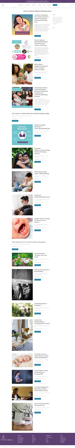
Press (33, 442)
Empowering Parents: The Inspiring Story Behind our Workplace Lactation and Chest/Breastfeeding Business (41, 92)
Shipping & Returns (63, 439)
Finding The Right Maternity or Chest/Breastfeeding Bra (42, 126)
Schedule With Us (20, 439)
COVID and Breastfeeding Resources (42, 196)
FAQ (46, 438)
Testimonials (34, 439)
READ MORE (37, 60)
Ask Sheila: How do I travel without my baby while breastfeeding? (41, 355)
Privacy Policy (62, 437)
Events (47, 442)
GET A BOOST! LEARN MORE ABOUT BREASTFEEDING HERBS (30, 113)
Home (12, 7)
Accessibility (62, 442)
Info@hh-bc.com (45, 446)
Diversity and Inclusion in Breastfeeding (42, 270)
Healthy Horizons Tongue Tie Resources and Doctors (42, 220)
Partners (47, 441)
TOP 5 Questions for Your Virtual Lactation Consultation (29, 242)
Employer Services (20, 438)
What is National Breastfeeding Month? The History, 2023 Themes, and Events (41, 42)
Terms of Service (20, 441)
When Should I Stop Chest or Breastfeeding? (41, 172)
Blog (47, 439)
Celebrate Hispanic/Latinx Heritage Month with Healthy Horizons (42, 151)
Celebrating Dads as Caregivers (40, 304)
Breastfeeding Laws (49, 437)
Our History (33, 438)
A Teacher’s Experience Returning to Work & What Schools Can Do (41, 388)
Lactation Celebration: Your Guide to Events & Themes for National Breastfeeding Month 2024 (41, 18)
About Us (33, 437)
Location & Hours (20, 437)
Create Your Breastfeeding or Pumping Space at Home (42, 321)
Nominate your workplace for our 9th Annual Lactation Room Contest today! (37, 1)
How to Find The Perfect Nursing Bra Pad (41, 404)
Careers (33, 441)
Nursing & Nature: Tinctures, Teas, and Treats (40, 255)
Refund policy (20, 442)
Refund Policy (62, 441)
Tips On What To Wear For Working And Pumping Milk (41, 372)
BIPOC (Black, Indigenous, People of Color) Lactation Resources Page (41, 67)
